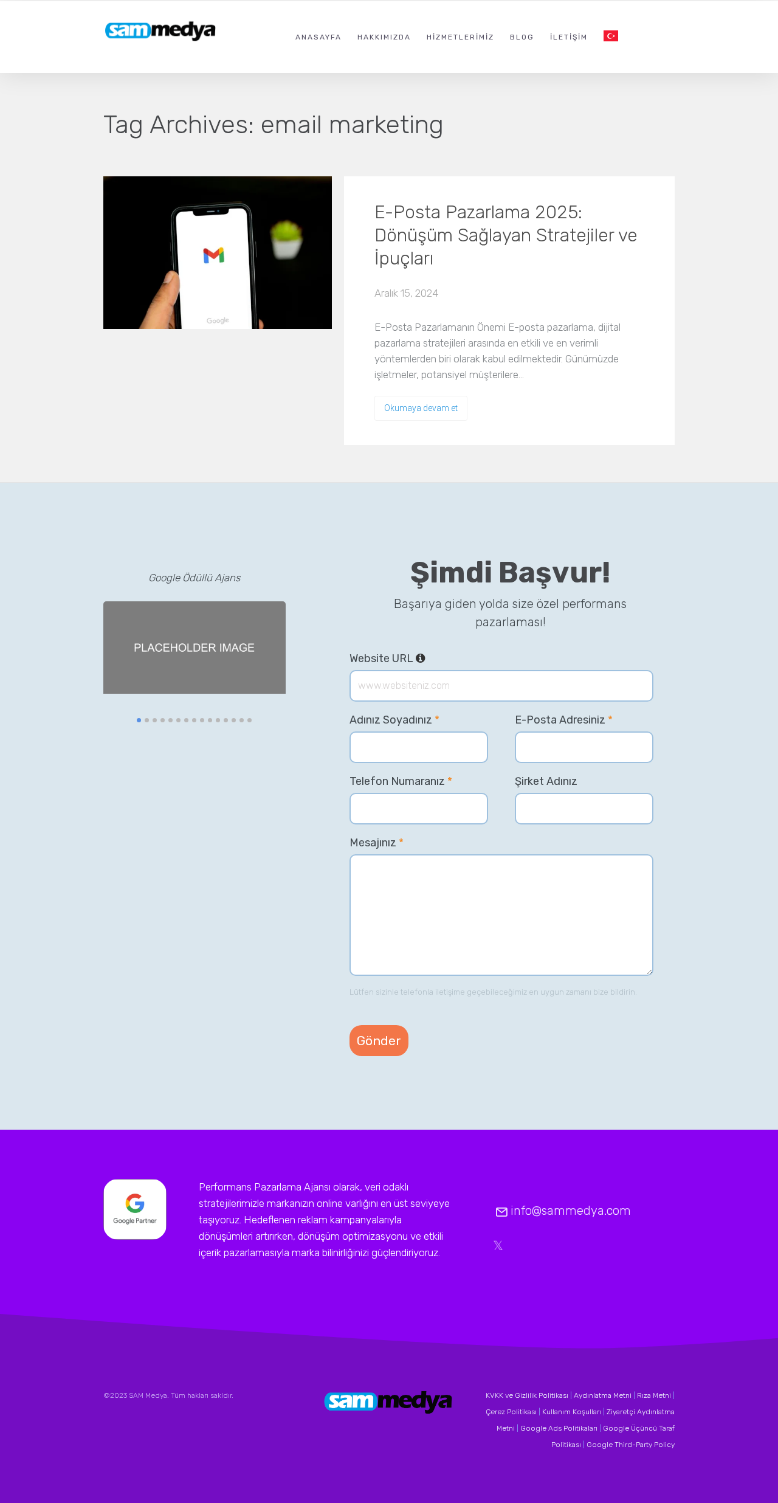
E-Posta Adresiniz (564, 720)
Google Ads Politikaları (558, 1428)
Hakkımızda (384, 37)
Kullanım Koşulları (571, 1412)
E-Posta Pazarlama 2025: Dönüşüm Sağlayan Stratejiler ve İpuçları (506, 235)
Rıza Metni (654, 1395)
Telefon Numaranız (400, 781)
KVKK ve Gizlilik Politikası (527, 1395)
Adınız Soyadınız (394, 720)
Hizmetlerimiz (460, 37)
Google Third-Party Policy (631, 1444)
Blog (522, 37)
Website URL (387, 658)
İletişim (569, 37)
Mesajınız (376, 843)
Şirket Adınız (546, 781)
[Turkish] (611, 36)
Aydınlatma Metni (603, 1395)
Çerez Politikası (511, 1412)
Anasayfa (318, 37)
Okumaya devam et (421, 408)
